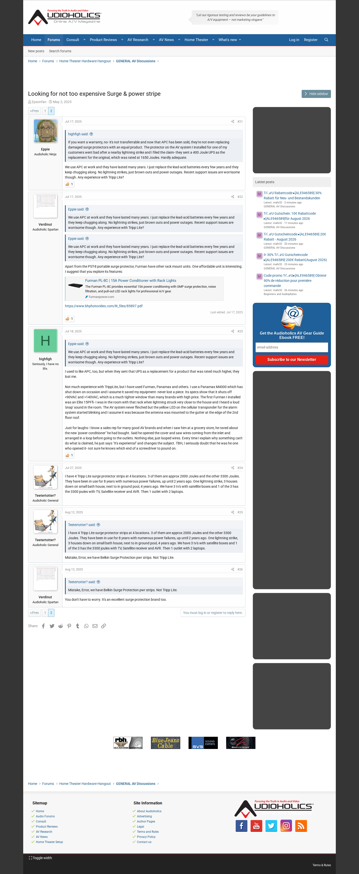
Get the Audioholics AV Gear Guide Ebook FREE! (292, 335)
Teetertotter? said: (81, 525)
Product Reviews (103, 40)
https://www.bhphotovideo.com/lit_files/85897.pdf (104, 306)
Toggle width (42, 858)
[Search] (326, 40)
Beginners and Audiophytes (280, 294)
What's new (228, 40)
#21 (240, 121)
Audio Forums (45, 816)
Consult (72, 40)
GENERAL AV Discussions (279, 206)
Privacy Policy (146, 837)
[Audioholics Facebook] (241, 830)
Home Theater (196, 40)
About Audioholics (149, 811)
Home (36, 40)
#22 (240, 197)
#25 (240, 512)
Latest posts (264, 182)
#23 (240, 331)
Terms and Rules (148, 831)
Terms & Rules (322, 865)
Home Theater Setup (49, 842)
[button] (84, 40)
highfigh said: (78, 134)
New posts (36, 51)
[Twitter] (271, 830)
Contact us (144, 842)
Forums (54, 40)
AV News (166, 40)
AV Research (137, 40)
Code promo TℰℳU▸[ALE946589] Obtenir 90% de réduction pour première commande (295, 281)
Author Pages (146, 821)
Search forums (60, 51)
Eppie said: (76, 209)
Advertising (144, 816)
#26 (240, 569)
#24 (240, 468)
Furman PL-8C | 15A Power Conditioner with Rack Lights (130, 280)
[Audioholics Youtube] (256, 830)
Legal (140, 826)
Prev (35, 111)
